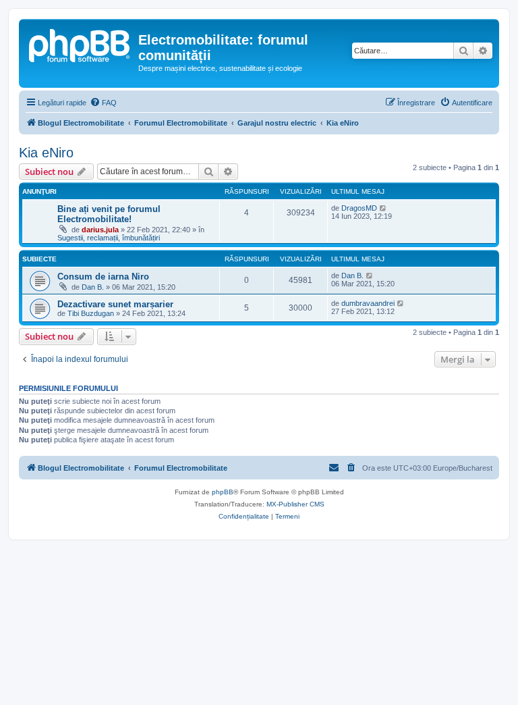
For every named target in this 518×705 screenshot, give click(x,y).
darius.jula (100, 230)
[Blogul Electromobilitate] (80, 44)
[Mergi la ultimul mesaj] (383, 208)
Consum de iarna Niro (103, 276)
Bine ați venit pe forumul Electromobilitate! (109, 214)
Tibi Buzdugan (90, 313)
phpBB (222, 492)
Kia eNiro (46, 152)
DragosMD (359, 208)
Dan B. (93, 287)
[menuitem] (103, 103)
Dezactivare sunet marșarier (115, 304)
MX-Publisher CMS (295, 504)
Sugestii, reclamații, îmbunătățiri (108, 238)
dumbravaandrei (368, 303)
